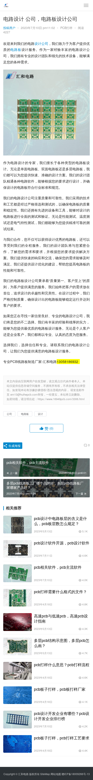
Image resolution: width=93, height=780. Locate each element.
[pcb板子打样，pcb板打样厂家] (17, 695)
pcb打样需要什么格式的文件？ (60, 591)
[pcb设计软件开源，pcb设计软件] (17, 549)
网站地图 (56, 774)
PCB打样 (66, 28)
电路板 (15, 49)
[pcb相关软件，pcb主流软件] (17, 573)
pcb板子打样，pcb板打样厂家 (59, 689)
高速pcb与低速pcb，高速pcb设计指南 (61, 618)
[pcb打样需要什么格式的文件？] (17, 598)
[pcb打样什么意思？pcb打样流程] (17, 671)
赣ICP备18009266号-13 (76, 774)
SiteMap (45, 774)
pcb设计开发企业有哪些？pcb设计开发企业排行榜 (61, 716)
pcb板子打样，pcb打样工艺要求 (61, 737)
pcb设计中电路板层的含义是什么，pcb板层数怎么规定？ (60, 521)
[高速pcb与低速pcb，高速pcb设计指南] (17, 622)
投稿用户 (9, 28)
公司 (44, 43)
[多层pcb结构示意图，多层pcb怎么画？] (17, 646)
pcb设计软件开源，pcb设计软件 (61, 542)
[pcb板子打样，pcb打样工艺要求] (17, 744)
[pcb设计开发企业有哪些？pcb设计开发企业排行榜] (17, 719)
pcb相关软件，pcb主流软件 (58, 567)
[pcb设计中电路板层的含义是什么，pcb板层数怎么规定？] (17, 524)
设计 (37, 43)
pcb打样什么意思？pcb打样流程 (61, 664)
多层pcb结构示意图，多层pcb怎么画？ (61, 643)
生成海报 (14, 445)
